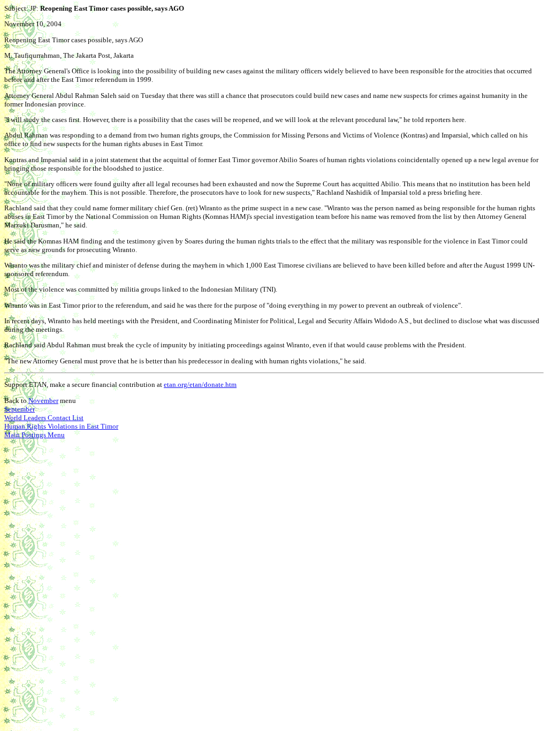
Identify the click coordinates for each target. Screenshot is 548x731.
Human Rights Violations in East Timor (61, 426)
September (19, 409)
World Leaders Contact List (43, 418)
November (43, 401)
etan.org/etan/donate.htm (200, 384)
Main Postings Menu (34, 435)
